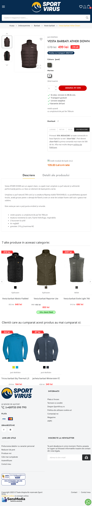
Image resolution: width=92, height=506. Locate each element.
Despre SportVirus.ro (56, 406)
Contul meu (6, 464)
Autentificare (6, 460)
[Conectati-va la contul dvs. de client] (84, 6)
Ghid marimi (52, 81)
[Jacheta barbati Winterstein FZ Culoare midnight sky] (47, 367)
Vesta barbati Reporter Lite (46, 298)
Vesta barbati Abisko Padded (15, 298)
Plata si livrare (53, 399)
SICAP (70, 129)
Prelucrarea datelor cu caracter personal (17, 446)
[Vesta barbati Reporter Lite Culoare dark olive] (46, 287)
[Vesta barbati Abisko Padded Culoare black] (15, 287)
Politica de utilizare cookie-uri (59, 410)
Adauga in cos (73, 87)
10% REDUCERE (82, 129)
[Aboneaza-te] (86, 457)
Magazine (51, 417)
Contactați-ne (52, 413)
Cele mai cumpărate (9, 457)
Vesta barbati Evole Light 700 (77, 298)
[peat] (49, 67)
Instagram (10, 429)
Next (7, 65)
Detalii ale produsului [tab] (56, 175)
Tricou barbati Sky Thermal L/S (15, 378)
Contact (74, 492)
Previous (7, 34)
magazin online (7, 496)
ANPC (49, 421)
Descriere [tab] (29, 175)
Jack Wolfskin (52, 37)
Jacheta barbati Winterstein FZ (46, 378)
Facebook (3, 429)
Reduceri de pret (8, 449)
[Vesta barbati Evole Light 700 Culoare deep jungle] (76, 287)
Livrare (52, 129)
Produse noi (6, 453)
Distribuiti (58, 121)
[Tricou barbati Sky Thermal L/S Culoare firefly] (13, 367)
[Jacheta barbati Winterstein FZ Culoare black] (44, 367)
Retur (61, 129)
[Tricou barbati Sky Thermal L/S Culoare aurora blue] (17, 367)
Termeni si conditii (55, 403)
